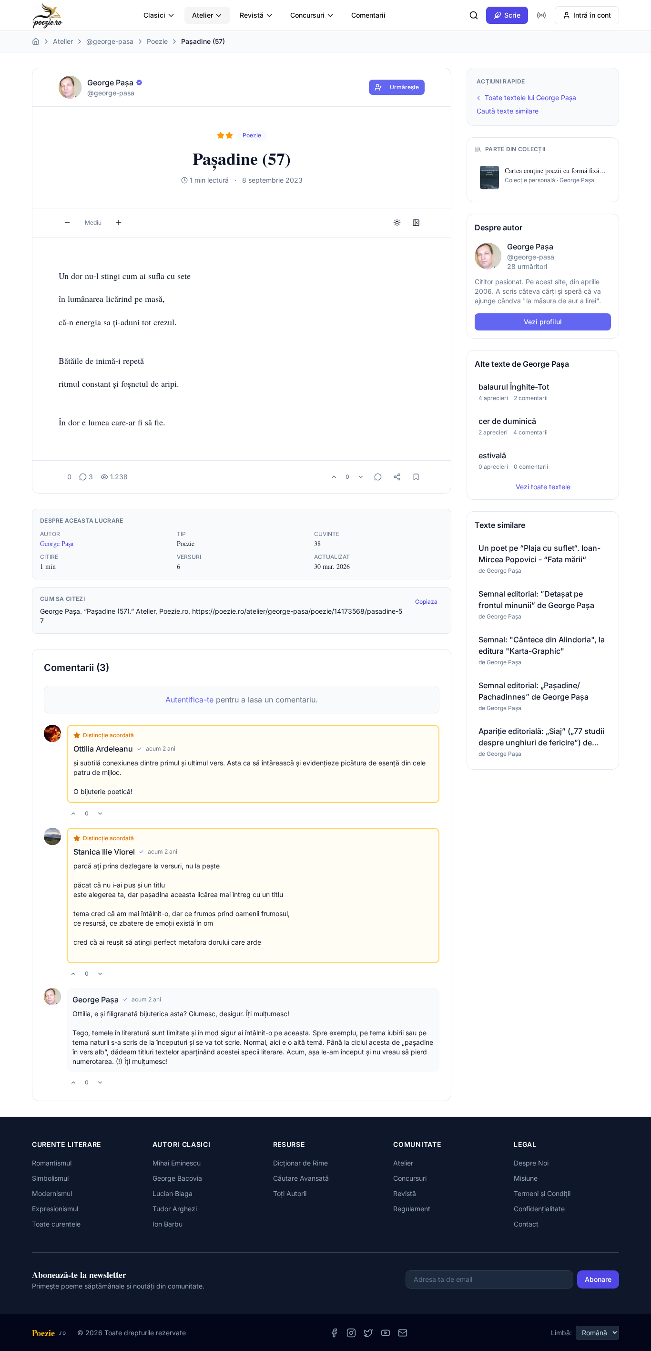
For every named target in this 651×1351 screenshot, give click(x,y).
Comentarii (368, 15)
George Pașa (56, 543)
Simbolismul (50, 1178)
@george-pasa (109, 41)
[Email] (402, 1333)
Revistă (252, 15)
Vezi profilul (543, 322)
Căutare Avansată (301, 1178)
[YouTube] (385, 1333)
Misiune (526, 1178)
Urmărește (404, 87)
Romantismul (51, 1163)
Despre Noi (531, 1163)
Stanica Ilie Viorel (104, 851)
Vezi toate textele (543, 487)
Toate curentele (56, 1224)
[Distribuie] (397, 476)
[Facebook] (334, 1333)
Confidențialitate (539, 1209)
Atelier (202, 15)
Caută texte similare (508, 111)
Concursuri (307, 15)
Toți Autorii (289, 1193)
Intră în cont (592, 15)
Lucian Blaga (173, 1193)
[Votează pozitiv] (334, 477)
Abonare (598, 1279)
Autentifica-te (189, 699)
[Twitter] (368, 1333)
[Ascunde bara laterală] (416, 222)
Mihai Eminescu (177, 1163)
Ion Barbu (168, 1224)
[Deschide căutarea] (473, 15)
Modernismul (52, 1193)
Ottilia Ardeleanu (103, 748)
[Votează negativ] (360, 477)
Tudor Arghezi (175, 1209)
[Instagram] (351, 1333)
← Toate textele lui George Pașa (526, 97)
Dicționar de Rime (300, 1163)
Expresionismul (55, 1209)
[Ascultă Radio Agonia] (541, 15)
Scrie (512, 15)
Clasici (154, 15)
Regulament (411, 1209)
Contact (526, 1224)
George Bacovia (177, 1178)
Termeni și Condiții (542, 1193)
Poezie (157, 41)
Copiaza (426, 601)
